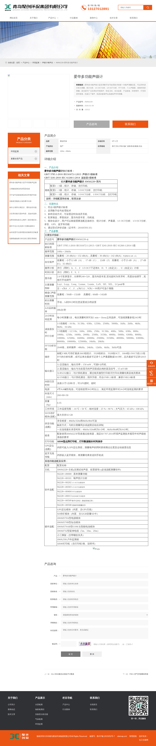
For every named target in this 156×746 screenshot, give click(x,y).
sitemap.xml (122, 736)
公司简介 (11, 704)
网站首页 (14, 18)
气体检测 (39, 719)
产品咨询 (91, 124)
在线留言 (93, 704)
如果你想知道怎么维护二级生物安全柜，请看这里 (24, 220)
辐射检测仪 (39, 709)
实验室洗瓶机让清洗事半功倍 (20, 201)
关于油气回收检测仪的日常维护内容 (23, 195)
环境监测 (35, 63)
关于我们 (34, 18)
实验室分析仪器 (41, 714)
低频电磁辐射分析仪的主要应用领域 (23, 238)
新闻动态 (11, 709)
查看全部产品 (17, 159)
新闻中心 (94, 18)
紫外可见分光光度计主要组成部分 (22, 226)
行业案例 (74, 18)
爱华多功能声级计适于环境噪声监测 (23, 182)
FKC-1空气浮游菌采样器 (139, 674)
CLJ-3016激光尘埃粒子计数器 (62, 674)
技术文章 (114, 18)
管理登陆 (133, 736)
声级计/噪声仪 (47, 63)
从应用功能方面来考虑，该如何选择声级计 (24, 214)
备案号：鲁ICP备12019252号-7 (102, 736)
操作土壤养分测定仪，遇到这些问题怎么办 (24, 207)
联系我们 (134, 18)
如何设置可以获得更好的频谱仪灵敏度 (23, 232)
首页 (18, 63)
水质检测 (39, 704)
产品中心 (52, 18)
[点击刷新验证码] (85, 644)
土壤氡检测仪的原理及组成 (19, 189)
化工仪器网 (143, 740)
